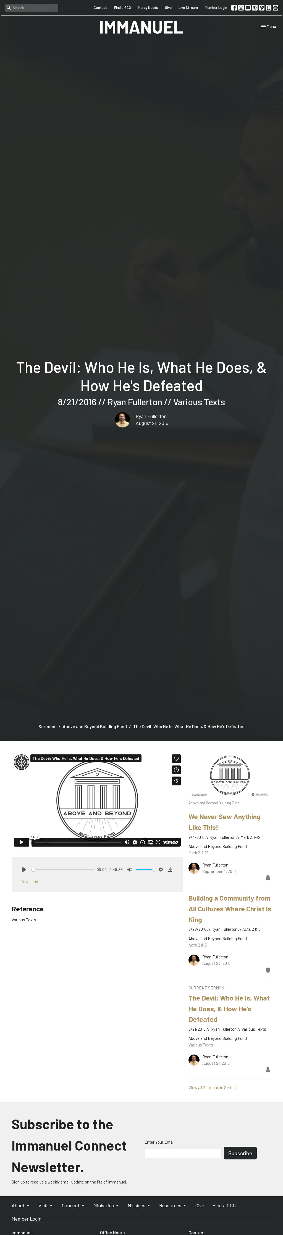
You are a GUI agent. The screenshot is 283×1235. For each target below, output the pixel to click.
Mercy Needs (148, 7)
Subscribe (240, 1153)
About (18, 1205)
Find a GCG (122, 7)
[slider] (63, 869)
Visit (43, 1205)
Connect (71, 1205)
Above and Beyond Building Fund (95, 726)
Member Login (216, 7)
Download (29, 881)
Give (168, 7)
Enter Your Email (159, 1141)
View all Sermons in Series (212, 1087)
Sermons (47, 726)
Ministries (103, 1205)
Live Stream (188, 7)
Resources (170, 1205)
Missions (136, 1205)
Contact (100, 7)
